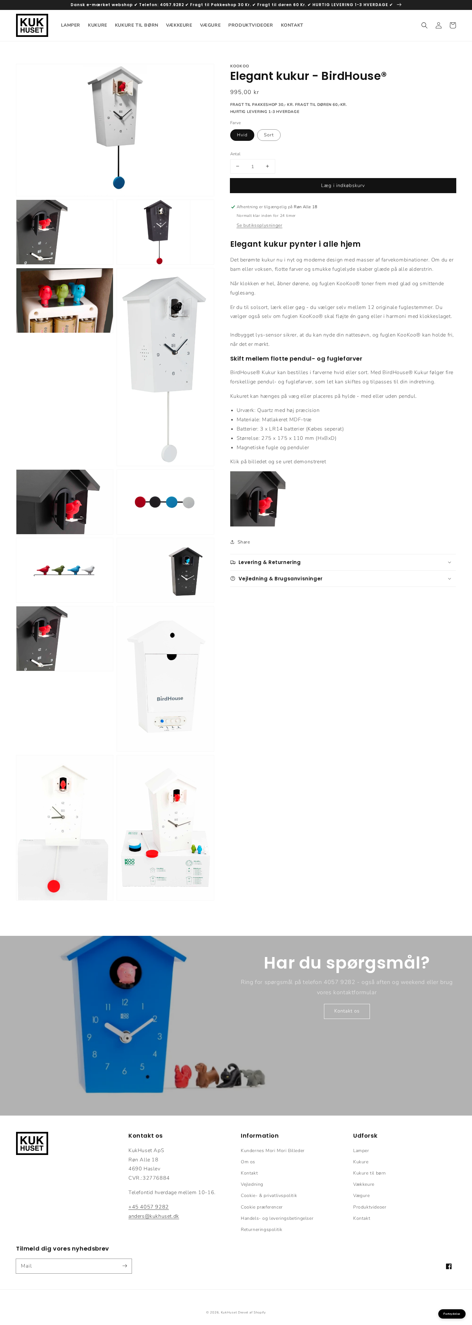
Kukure (361, 1162)
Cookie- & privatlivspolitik (269, 1195)
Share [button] (244, 542)
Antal (235, 154)
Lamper (361, 1151)
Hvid (242, 135)
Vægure (361, 1195)
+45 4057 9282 (148, 1206)
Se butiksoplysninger (260, 225)
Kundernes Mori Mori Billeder (273, 1151)
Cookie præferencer (262, 1207)
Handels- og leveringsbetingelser (277, 1218)
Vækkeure (363, 1184)
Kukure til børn (369, 1173)
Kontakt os (347, 1011)
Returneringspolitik (261, 1230)
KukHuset (229, 1312)
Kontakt (249, 1173)
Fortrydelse (451, 1314)
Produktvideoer (369, 1207)
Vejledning (252, 1184)
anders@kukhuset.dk (153, 1216)
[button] (424, 25)
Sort (269, 135)
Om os (248, 1162)
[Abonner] (125, 1266)
